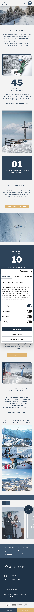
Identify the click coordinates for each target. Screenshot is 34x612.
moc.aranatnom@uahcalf (13, 581)
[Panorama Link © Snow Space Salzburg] (17, 436)
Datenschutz (8, 594)
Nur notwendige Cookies (17, 339)
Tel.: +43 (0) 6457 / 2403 (12, 579)
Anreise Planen (24, 550)
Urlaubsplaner (24, 547)
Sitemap (24, 594)
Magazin (9, 554)
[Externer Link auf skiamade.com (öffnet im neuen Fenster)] (19, 605)
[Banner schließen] (31, 271)
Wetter (9, 586)
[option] (13, 523)
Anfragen (9, 610)
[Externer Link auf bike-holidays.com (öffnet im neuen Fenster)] (25, 605)
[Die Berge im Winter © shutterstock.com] (24, 452)
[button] (17, 103)
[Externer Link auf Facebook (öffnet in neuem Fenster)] (18, 554)
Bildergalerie (10, 547)
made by (6, 596)
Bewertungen (10, 550)
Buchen (25, 610)
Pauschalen (11, 588)
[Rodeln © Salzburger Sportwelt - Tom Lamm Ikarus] (24, 463)
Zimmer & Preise (12, 589)
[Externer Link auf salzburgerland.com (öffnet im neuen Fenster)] (8, 605)
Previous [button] (4, 503)
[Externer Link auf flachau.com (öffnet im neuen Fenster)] (14, 605)
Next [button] (8, 503)
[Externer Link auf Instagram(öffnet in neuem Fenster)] (23, 554)
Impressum (17, 594)
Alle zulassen (17, 329)
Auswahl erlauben (17, 334)
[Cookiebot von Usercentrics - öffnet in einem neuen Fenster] (21, 271)
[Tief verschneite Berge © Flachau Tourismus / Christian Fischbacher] (17, 479)
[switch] (29, 311)
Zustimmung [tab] (6, 276)
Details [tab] (17, 276)
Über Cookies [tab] (28, 276)
